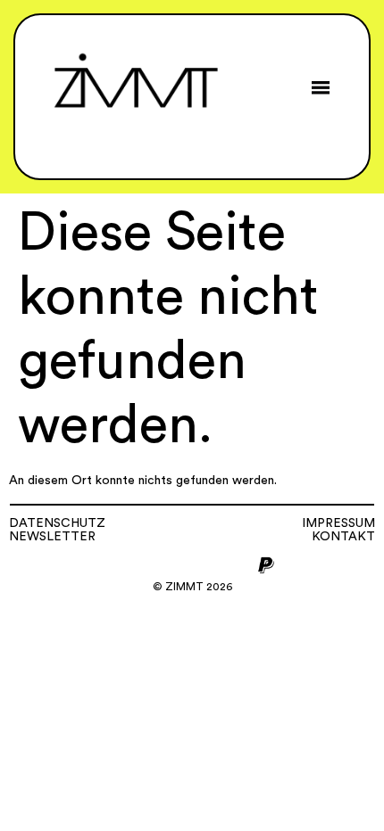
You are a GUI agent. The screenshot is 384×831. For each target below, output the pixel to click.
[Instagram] (118, 565)
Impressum (338, 523)
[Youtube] (177, 565)
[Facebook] (148, 565)
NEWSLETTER (52, 537)
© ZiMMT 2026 (192, 586)
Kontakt (343, 537)
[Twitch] (236, 565)
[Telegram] (207, 565)
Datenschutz (57, 523)
